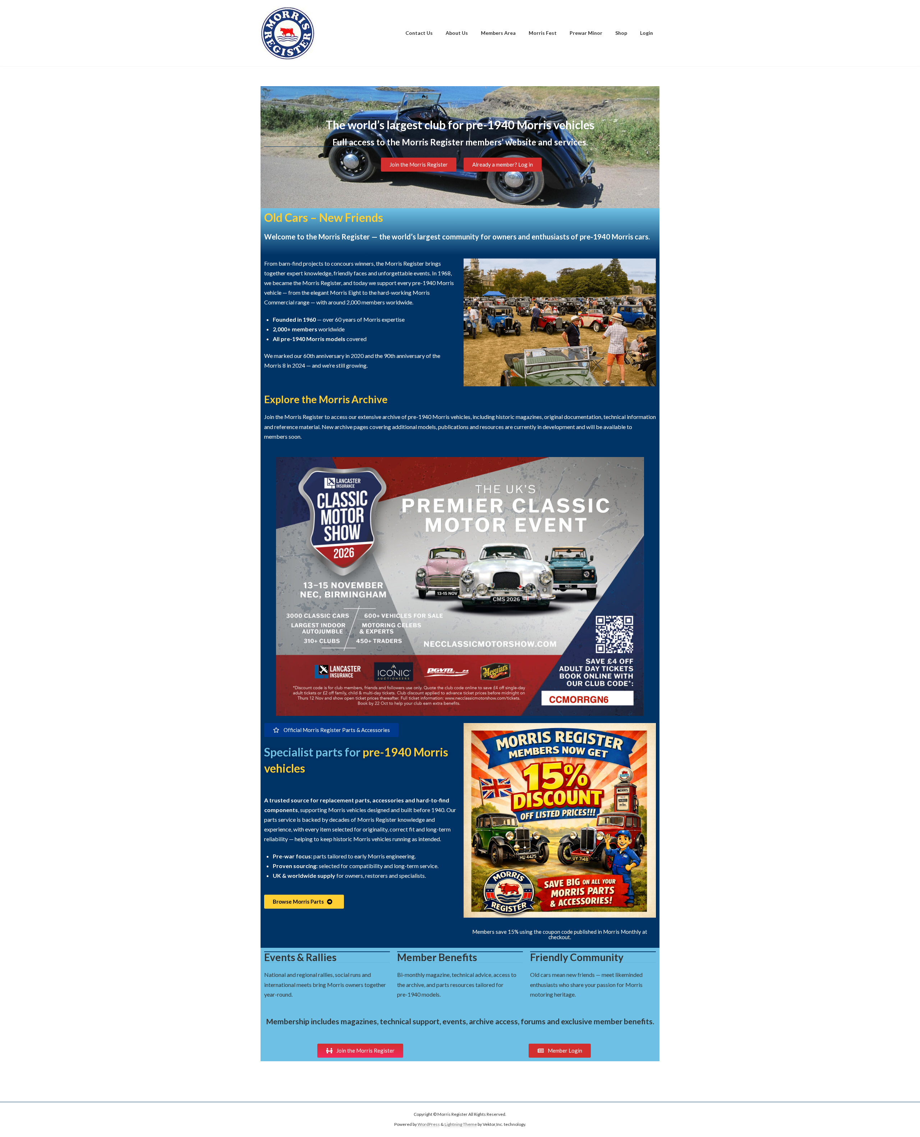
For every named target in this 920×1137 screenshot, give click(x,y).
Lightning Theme (461, 1124)
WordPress (429, 1124)
